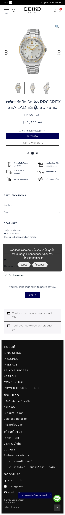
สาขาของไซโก (12, 443)
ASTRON (10, 376)
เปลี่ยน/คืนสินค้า (14, 413)
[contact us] (57, 498)
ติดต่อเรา (9, 449)
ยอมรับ (24, 264)
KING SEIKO (12, 353)
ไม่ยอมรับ (40, 264)
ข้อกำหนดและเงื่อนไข (16, 455)
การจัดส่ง (10, 407)
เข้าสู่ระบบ (45, 3)
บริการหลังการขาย (15, 418)
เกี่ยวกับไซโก (11, 437)
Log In (32, 294)
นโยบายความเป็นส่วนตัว (18, 461)
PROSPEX (32, 114)
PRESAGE (11, 364)
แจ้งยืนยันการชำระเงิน (17, 401)
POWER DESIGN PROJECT (23, 388)
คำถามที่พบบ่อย (13, 424)
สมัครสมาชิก (57, 3)
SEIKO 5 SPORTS (16, 370)
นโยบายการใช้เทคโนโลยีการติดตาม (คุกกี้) (29, 467)
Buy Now (32, 136)
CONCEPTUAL (14, 382)
